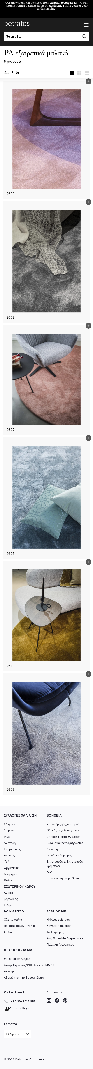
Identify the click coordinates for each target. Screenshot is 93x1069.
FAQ (49, 872)
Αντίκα (8, 893)
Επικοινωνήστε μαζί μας (63, 878)
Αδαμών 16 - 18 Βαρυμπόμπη (24, 977)
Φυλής (8, 880)
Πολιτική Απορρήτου (60, 944)
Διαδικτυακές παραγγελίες (64, 843)
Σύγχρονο (10, 824)
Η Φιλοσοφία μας (58, 920)
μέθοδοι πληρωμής (59, 855)
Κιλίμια (8, 905)
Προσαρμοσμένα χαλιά (19, 926)
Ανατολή (10, 843)
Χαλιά (8, 932)
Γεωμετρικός (12, 849)
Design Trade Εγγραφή (63, 837)
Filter (16, 72)
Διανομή (52, 849)
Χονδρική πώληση (58, 926)
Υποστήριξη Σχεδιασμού (62, 824)
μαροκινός (11, 899)
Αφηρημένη (11, 874)
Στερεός (9, 830)
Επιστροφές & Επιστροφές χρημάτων (64, 864)
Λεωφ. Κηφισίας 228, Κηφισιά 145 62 (29, 965)
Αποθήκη (10, 971)
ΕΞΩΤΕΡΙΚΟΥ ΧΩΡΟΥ (20, 886)
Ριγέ (7, 837)
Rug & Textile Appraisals (64, 938)
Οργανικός (11, 868)
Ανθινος (9, 855)
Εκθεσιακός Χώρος (17, 959)
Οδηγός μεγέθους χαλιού (63, 830)
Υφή (6, 862)
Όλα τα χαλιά (13, 920)
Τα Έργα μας (55, 932)
